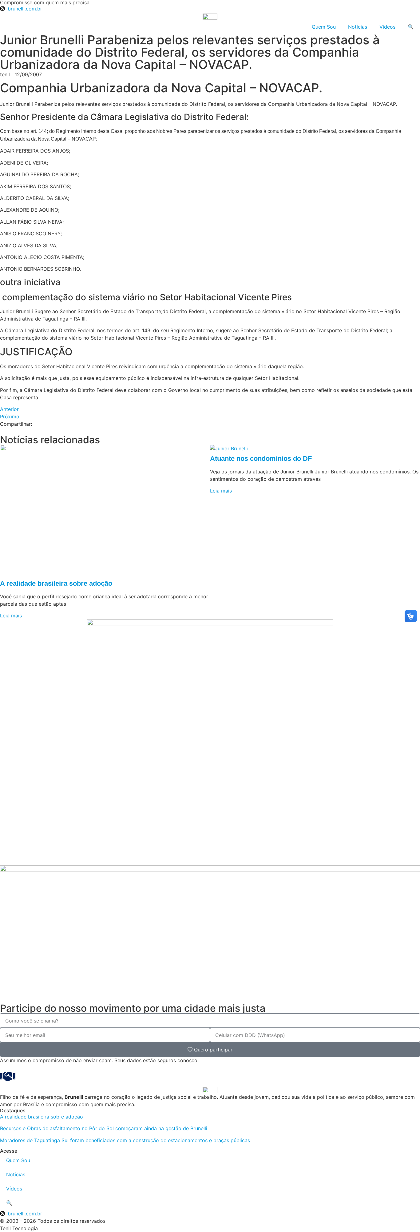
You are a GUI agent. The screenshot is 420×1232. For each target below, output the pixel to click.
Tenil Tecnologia (19, 1228)
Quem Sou (324, 27)
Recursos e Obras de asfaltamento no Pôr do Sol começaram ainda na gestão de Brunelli (103, 1128)
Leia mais (11, 615)
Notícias (357, 27)
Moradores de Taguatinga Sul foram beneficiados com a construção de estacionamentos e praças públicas (125, 1140)
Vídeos (387, 27)
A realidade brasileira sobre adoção (56, 583)
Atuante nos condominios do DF (261, 458)
